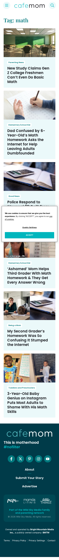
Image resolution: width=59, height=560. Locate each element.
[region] (30, 224)
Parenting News (16, 62)
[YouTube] (47, 458)
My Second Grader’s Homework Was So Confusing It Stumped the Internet (27, 338)
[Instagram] (38, 458)
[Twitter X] (20, 458)
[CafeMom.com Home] (29, 5)
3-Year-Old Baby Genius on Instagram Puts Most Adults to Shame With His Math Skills (27, 402)
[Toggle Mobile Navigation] (6, 5)
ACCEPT (29, 235)
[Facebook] (11, 458)
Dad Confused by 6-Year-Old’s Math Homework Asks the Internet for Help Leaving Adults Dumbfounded (26, 142)
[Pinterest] (29, 458)
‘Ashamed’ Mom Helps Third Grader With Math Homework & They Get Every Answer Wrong (29, 275)
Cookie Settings (29, 227)
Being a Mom (14, 325)
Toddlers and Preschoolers (21, 388)
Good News (14, 196)
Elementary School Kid (19, 125)
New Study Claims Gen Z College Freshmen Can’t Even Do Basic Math (28, 75)
